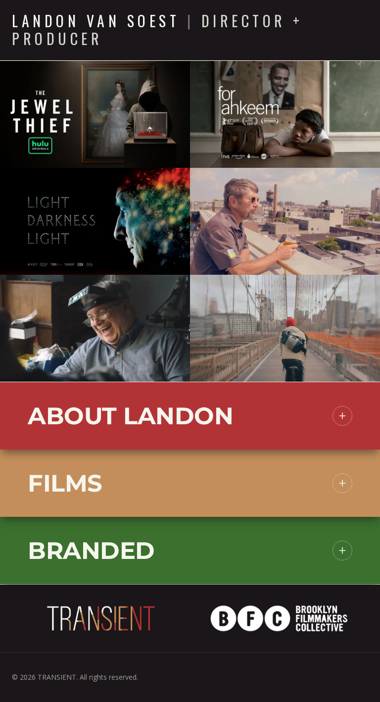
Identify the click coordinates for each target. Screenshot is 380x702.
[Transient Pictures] (101, 618)
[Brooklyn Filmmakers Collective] (279, 618)
